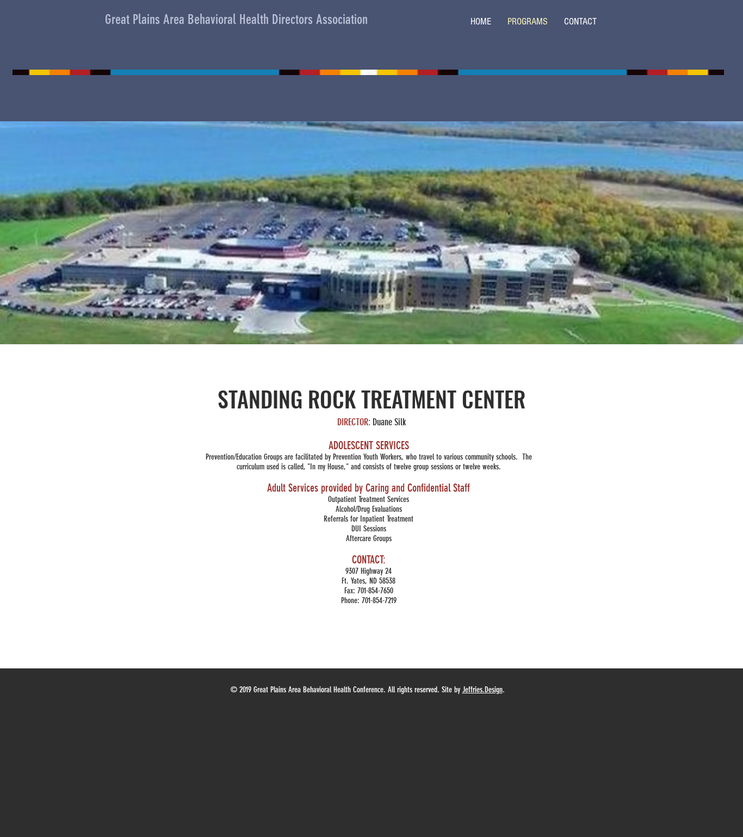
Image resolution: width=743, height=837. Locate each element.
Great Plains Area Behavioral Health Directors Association (236, 19)
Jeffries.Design (482, 690)
